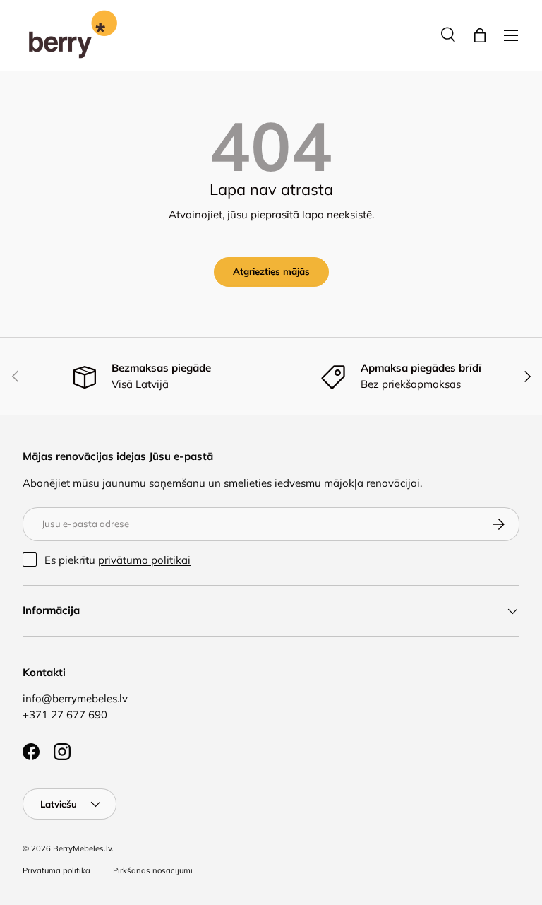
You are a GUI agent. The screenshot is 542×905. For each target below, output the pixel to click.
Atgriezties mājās (271, 271)
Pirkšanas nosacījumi (153, 870)
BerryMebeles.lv (82, 848)
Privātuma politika (56, 870)
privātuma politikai (144, 560)
